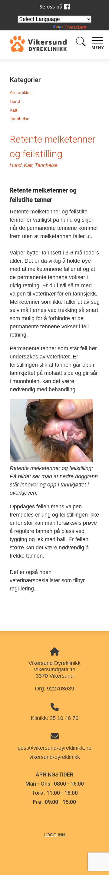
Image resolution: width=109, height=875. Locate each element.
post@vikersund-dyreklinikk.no (54, 748)
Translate (75, 27)
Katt (13, 110)
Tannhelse (19, 118)
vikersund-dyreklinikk (54, 757)
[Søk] (81, 43)
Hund (15, 101)
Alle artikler (20, 92)
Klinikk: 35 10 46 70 (54, 718)
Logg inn (54, 834)
